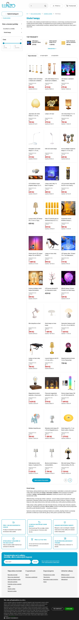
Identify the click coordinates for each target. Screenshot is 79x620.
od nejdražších (54, 55)
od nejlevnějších (44, 55)
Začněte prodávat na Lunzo (68, 577)
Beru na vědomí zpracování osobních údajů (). (51, 561)
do (15, 45)
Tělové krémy (46, 577)
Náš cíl (27, 574)
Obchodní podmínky (12, 581)
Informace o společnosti (31, 577)
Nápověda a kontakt (12, 574)
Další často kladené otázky (14, 579)
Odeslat (35, 561)
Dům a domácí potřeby (36, 13)
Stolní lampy (7, 32)
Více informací (12, 616)
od (4, 45)
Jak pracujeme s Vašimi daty (52, 562)
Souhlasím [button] (69, 608)
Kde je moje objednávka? (14, 577)
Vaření (45, 581)
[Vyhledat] (45, 6)
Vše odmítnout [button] (57, 608)
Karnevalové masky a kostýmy (50, 579)
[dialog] (39, 609)
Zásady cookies (11, 588)
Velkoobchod (64, 579)
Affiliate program (65, 574)
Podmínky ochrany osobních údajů (14, 585)
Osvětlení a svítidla (48, 13)
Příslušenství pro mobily (49, 574)
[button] (27, 618)
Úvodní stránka (6, 18)
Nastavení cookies (12, 591)
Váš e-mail (8, 561)
